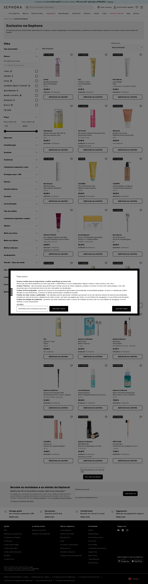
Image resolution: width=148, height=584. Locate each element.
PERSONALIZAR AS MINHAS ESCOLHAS (32, 308)
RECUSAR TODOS (58, 308)
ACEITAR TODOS (121, 308)
